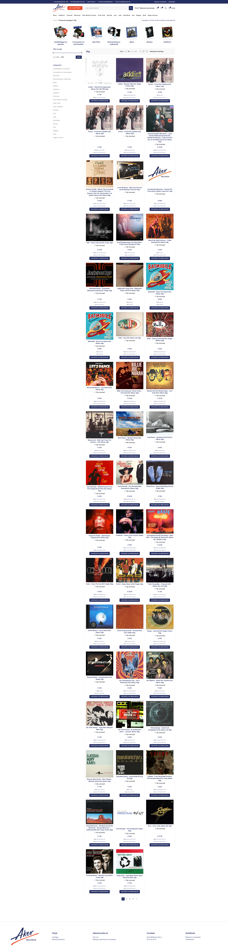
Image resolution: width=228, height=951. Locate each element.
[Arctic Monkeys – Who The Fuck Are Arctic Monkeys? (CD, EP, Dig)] (129, 173)
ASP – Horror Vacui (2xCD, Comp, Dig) (100, 243)
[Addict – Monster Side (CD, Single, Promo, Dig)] (129, 70)
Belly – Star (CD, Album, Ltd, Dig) (130, 338)
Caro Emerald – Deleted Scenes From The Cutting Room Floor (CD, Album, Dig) (99, 489)
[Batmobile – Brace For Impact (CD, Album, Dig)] (159, 276)
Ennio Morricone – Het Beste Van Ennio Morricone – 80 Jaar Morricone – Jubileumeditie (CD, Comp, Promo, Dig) (99, 828)
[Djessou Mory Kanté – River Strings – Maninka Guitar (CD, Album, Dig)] (99, 763)
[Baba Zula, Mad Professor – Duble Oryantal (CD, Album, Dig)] (159, 226)
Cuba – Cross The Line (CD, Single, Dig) (99, 584)
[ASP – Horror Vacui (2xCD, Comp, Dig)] (99, 227)
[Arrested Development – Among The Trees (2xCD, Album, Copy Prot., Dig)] (159, 174)
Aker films (56, 75)
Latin (54, 117)
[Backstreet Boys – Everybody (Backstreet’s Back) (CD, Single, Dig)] (99, 275)
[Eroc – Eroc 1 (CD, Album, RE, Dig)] (159, 812)
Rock (54, 134)
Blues (55, 82)
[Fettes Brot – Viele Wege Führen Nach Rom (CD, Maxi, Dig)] (129, 861)
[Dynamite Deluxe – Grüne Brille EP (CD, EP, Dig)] (129, 762)
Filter (79, 57)
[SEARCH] (131, 8)
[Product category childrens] (167, 34)
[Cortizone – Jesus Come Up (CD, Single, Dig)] (129, 521)
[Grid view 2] (143, 51)
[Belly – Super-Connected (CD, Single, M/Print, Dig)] (159, 324)
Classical (56, 93)
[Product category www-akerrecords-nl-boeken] (149, 34)
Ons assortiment (75, 8)
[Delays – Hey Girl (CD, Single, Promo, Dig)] (159, 617)
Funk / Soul (56, 103)
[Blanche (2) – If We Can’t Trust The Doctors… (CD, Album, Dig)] (99, 424)
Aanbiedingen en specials (61, 69)
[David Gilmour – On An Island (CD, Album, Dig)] (99, 617)
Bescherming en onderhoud (62, 79)
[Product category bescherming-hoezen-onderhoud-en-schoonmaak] (114, 35)
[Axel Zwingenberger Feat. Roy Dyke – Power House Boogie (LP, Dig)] (129, 227)
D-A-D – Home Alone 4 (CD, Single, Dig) (129, 584)
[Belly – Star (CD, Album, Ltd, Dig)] (129, 324)
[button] (99, 100)
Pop (54, 127)
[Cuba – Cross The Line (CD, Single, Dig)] (99, 570)
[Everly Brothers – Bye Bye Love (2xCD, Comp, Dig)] (99, 861)
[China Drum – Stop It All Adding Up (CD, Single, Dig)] (159, 472)
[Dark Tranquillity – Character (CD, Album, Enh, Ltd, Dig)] (159, 570)
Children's (56, 89)
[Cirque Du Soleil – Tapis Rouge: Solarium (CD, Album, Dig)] (99, 521)
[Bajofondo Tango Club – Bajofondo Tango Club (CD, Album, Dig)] (129, 275)
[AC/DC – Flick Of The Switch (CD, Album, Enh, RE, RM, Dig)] (99, 71)
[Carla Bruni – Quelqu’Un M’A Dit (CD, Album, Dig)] (159, 423)
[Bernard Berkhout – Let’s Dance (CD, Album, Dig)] (99, 374)
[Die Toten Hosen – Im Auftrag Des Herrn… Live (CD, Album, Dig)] (129, 714)
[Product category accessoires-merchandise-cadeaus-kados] (78, 35)
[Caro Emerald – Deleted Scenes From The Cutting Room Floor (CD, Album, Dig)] (99, 472)
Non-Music (56, 120)
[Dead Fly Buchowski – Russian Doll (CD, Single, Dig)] (129, 617)
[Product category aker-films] (96, 34)
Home (55, 20)
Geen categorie (58, 106)
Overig (55, 124)
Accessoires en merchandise (62, 72)
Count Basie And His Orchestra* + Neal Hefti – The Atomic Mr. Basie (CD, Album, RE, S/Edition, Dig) (159, 537)
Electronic (56, 96)
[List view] (140, 51)
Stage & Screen (58, 137)
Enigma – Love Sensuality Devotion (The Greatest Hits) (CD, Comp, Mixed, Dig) (160, 778)
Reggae (55, 130)
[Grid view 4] (147, 51)
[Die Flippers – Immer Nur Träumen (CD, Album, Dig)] (159, 665)
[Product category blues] (131, 34)
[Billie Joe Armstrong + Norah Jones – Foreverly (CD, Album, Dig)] (129, 375)
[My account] (165, 8)
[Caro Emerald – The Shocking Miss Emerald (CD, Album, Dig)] (129, 472)
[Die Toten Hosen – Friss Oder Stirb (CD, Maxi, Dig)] (99, 713)
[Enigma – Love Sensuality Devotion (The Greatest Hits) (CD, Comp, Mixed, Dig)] (159, 762)
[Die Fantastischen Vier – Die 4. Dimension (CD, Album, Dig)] (129, 665)
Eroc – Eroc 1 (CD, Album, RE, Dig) (160, 826)
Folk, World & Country (60, 100)
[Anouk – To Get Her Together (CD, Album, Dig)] (159, 70)
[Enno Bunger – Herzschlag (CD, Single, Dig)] (129, 813)
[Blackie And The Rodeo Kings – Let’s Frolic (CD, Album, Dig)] (159, 375)
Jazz (54, 113)
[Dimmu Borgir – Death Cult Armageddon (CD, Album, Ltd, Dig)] (159, 713)
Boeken (55, 86)
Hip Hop (55, 110)
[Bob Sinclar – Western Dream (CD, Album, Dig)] (129, 423)
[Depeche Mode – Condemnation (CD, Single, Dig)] (99, 663)
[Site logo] (59, 8)
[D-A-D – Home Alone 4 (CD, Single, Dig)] (129, 570)
